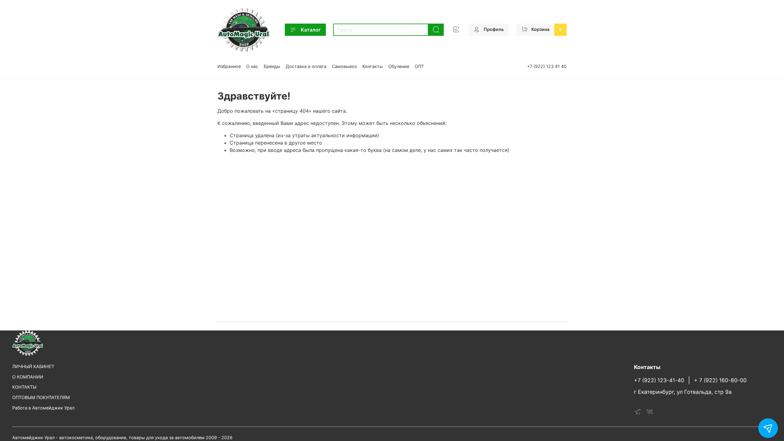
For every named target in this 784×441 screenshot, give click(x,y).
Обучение (398, 66)
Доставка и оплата (306, 66)
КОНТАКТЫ (24, 387)
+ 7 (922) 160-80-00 (720, 380)
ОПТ (419, 66)
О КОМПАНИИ (27, 376)
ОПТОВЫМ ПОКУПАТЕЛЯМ (41, 397)
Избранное (229, 66)
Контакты (372, 66)
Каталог (311, 30)
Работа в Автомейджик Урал (43, 407)
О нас (252, 66)
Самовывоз (344, 66)
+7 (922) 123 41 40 (547, 66)
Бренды (272, 66)
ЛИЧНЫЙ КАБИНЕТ (33, 366)
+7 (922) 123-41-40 (659, 380)
